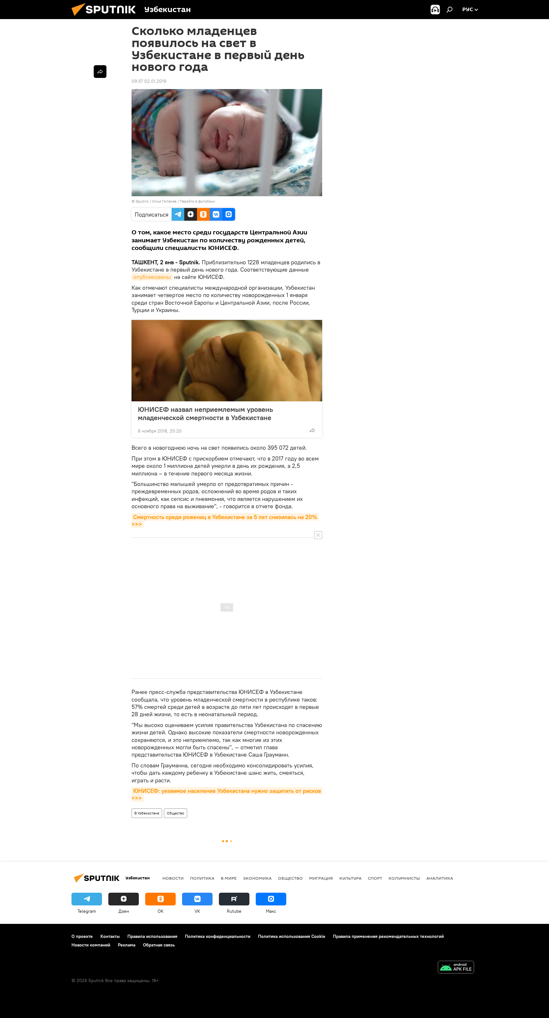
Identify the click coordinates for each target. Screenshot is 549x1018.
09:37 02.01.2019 (149, 81)
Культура (350, 878)
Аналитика (439, 878)
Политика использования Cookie (291, 936)
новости (173, 878)
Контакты (110, 936)
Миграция (321, 878)
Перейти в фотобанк (197, 201)
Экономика (257, 878)
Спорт (375, 878)
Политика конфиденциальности (217, 936)
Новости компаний (90, 945)
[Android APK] (456, 968)
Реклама (126, 945)
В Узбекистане (146, 813)
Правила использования (152, 936)
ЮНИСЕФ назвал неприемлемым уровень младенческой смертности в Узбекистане (205, 413)
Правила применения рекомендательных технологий (388, 936)
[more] (312, 430)
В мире (229, 878)
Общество (175, 813)
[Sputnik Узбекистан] (106, 17)
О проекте (82, 936)
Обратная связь (159, 945)
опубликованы (152, 276)
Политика (202, 878)
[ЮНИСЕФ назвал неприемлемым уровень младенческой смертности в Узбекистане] (227, 360)
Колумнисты (404, 878)
